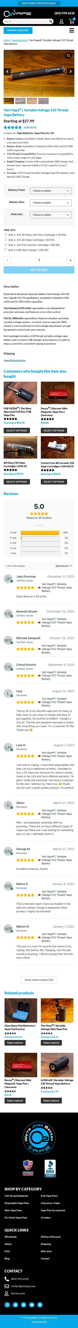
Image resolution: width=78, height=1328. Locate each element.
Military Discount (51, 1236)
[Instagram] (7, 1305)
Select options (15, 1042)
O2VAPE (32, 1317)
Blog (7, 1258)
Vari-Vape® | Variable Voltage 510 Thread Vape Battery (57, 587)
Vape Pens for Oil (44, 133)
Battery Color (16, 190)
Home (7, 40)
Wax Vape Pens (13, 1210)
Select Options (17, 430)
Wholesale (11, 1236)
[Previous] (7, 71)
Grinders (46, 1217)
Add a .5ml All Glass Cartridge (31, 239)
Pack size (16, 214)
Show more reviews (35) (39, 979)
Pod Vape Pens (49, 1195)
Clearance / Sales (50, 1203)
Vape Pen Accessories (53, 1210)
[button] (68, 55)
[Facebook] (23, 1305)
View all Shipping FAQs (15, 360)
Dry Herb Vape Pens (16, 1217)
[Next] (70, 71)
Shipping (46, 1243)
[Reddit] (40, 1305)
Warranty (46, 1251)
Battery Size (16, 202)
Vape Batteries (19, 40)
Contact (45, 1258)
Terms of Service (39, 1321)
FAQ (7, 1251)
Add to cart (39, 269)
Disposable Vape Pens (17, 1203)
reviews (30, 127)
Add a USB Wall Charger (28, 249)
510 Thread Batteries (16, 1195)
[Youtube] (31, 1305)
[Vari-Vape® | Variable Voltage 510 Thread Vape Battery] (39, 587)
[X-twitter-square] (15, 1305)
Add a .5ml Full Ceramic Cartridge (34, 244)
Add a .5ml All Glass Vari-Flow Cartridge (37, 234)
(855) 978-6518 (64, 13)
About (8, 1243)
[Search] (51, 21)
